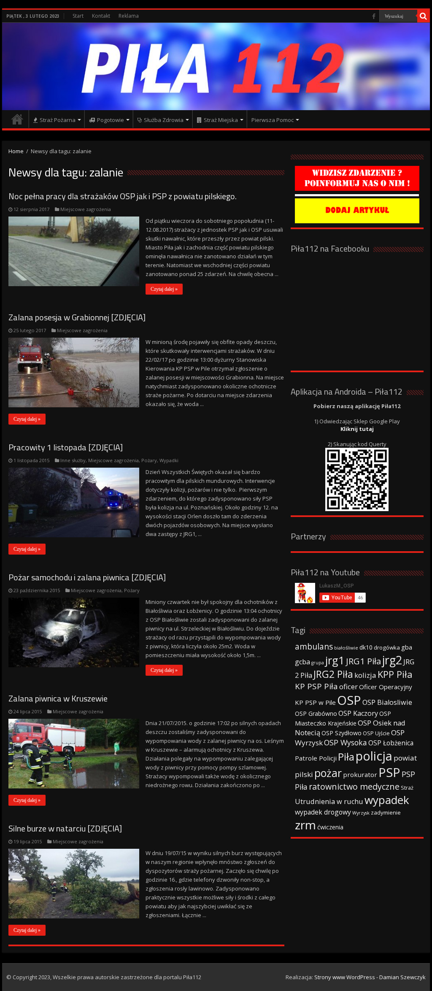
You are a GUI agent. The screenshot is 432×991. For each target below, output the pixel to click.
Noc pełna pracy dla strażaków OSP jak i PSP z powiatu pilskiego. (122, 196)
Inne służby (73, 460)
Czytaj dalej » (164, 289)
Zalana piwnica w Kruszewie (58, 698)
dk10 (366, 647)
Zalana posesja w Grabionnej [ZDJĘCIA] (77, 317)
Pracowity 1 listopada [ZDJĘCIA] (65, 447)
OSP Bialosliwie (387, 702)
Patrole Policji (316, 758)
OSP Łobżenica (390, 742)
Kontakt (101, 15)
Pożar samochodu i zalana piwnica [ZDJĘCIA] (87, 577)
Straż (407, 787)
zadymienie (386, 812)
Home (16, 151)
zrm (305, 825)
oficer (348, 686)
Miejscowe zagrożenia (85, 209)
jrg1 (335, 660)
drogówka (387, 647)
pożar (328, 773)
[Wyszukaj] (423, 16)
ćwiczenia (330, 827)
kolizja (365, 675)
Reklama (129, 15)
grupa (317, 663)
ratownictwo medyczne (354, 786)
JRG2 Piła (333, 674)
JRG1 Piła (363, 661)
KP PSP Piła (316, 686)
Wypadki (168, 460)
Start (78, 15)
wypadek (386, 799)
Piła (346, 757)
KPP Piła (395, 674)
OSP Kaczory (358, 713)
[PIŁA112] (216, 66)
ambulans (314, 646)
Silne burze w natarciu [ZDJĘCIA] (65, 828)
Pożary (149, 460)
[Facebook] (373, 16)
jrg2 (392, 660)
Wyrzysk (361, 813)
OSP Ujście (376, 733)
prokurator (360, 774)
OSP (349, 700)
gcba (302, 661)
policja (374, 755)
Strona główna (17, 119)
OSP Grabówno (316, 713)
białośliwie (346, 647)
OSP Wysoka (345, 742)
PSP (389, 772)
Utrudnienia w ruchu (329, 801)
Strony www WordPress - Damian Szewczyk (370, 977)
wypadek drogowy (323, 812)
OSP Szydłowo (341, 733)
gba (406, 647)
